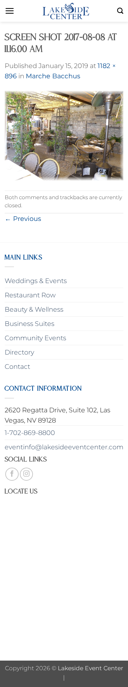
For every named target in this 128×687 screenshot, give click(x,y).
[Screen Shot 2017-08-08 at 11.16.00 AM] (64, 135)
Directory (19, 352)
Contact (17, 366)
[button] (9, 11)
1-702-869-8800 (30, 433)
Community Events (35, 338)
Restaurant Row (30, 295)
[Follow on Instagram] (26, 474)
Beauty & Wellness (34, 309)
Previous (23, 218)
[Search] (120, 11)
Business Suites (29, 323)
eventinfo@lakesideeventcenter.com (64, 447)
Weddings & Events (36, 281)
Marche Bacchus (53, 76)
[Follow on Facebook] (12, 474)
